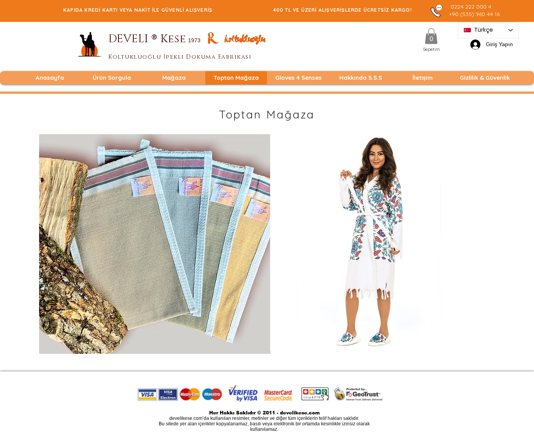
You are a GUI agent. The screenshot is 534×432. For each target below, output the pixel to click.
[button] (431, 36)
